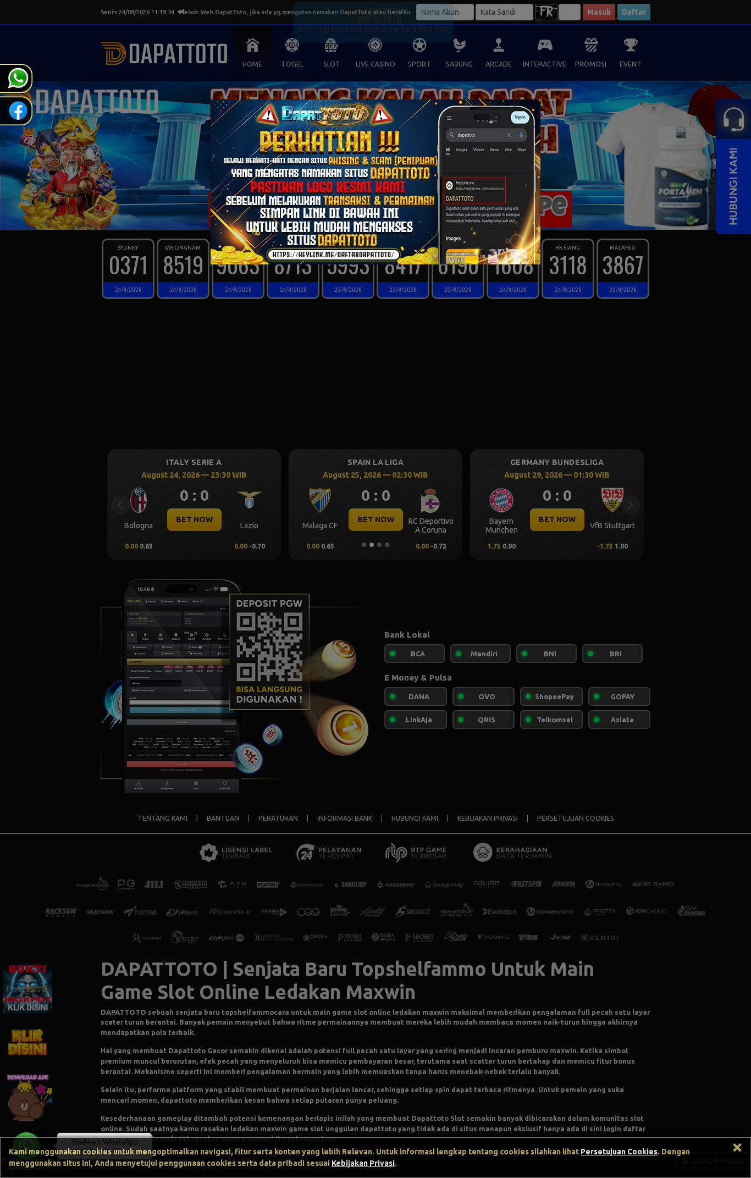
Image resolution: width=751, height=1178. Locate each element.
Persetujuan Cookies (619, 1151)
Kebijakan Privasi (363, 1163)
